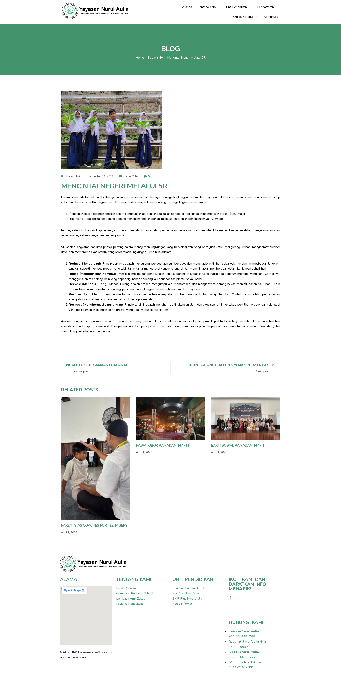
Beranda (186, 7)
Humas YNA (72, 176)
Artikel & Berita (243, 17)
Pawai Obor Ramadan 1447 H (162, 445)
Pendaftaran (265, 7)
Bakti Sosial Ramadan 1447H (237, 445)
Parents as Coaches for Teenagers (94, 525)
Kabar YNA (131, 176)
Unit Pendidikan (236, 7)
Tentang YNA (207, 7)
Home (140, 58)
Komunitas (271, 17)
